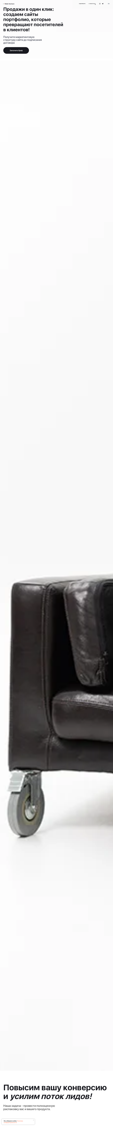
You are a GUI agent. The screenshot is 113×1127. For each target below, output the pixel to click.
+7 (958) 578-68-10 (92, 4)
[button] (16, 50)
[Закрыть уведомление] (33, 1120)
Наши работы (82, 3)
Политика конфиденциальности (13, 1121)
